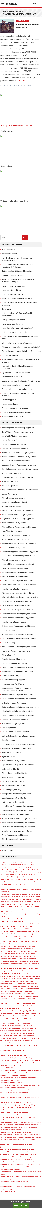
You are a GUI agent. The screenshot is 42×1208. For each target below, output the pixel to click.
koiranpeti (26, 1018)
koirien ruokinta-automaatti (13, 1048)
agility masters (15, 867)
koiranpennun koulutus (17, 971)
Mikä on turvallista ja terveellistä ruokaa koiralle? (21, 347)
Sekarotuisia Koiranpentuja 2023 (26, 1124)
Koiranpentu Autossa (8, 981)
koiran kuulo (8, 956)
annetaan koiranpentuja (28, 881)
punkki (13, 1114)
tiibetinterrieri (18, 1176)
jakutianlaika (28, 914)
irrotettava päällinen (9, 909)
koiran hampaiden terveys (27, 941)
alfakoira (18, 879)
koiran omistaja (18, 963)
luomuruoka (11, 1072)
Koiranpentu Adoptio (19, 976)
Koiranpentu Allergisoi (22, 978)
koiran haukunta (16, 944)
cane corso (3, 896)
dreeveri (21, 899)
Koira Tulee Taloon (17, 1045)
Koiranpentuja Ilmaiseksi (11, 988)
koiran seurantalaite (15, 1025)
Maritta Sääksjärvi (9, 457)
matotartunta (21, 1077)
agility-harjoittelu (8, 862)
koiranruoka (6, 1025)
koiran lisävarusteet (27, 958)
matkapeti (8, 1077)
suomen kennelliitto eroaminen (14, 1144)
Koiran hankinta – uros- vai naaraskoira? (17, 328)
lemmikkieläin (10, 1070)
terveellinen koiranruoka (22, 1171)
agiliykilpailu (33, 874)
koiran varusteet (26, 1035)
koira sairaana (13, 1043)
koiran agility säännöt (30, 931)
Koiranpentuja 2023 (24, 983)
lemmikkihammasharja (21, 1070)
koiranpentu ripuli (9, 1008)
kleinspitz (16, 926)
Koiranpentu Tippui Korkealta (27, 1011)
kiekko (33, 924)
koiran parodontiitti (18, 966)
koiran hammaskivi (13, 936)
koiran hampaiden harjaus (26, 939)
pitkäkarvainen (21, 1102)
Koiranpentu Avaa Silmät (20, 981)
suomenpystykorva (30, 1157)
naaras (18, 1090)
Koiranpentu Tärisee (12, 1016)
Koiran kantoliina (8, 250)
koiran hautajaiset (25, 944)
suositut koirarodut (21, 1166)
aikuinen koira (10, 877)
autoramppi (32, 886)
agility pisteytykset (29, 869)
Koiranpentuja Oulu (12, 996)
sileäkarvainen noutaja (23, 1134)
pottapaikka (17, 1112)
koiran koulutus (19, 953)
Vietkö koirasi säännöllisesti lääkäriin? (17, 298)
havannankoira (7, 904)
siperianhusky (7, 1137)
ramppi (6, 1119)
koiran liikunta (18, 958)
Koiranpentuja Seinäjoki (21, 1001)
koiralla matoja (18, 929)
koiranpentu (9, 976)
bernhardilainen (23, 889)
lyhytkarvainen (20, 1072)
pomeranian (7, 1110)
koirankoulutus (28, 953)
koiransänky (7, 1028)
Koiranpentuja (8, 3)
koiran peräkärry (21, 1016)
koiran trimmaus (18, 1033)
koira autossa (27, 926)
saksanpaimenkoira (30, 1122)
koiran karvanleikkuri (18, 948)
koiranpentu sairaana (20, 1008)
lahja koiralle (31, 1062)
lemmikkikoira (31, 1070)
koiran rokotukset (18, 1023)
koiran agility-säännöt (19, 931)
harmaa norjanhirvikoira (30, 901)
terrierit (14, 1171)
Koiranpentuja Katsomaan (24, 988)
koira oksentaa (14, 1040)
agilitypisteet (21, 869)
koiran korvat (27, 948)
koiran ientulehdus (26, 946)
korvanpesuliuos (18, 1053)
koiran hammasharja (28, 934)
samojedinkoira (8, 1124)
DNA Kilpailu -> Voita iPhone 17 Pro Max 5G (17, 126)
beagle (6, 889)
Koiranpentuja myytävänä (11, 290)
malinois (28, 1075)
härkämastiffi (29, 906)
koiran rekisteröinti (9, 1023)
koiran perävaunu (29, 1016)
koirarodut (6, 1043)
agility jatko (30, 864)
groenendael (20, 901)
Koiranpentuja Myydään (21, 991)
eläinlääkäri (26, 899)
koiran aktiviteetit (10, 934)
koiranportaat (7, 1020)
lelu (16, 1065)
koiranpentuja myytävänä (13, 993)
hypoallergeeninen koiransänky (11, 906)
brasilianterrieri (31, 894)
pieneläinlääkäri (32, 1097)
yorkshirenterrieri (11, 1191)
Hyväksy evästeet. (21, 1205)
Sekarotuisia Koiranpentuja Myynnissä (21, 1127)
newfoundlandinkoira (31, 1090)
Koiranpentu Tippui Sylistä (15, 1013)
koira (21, 926)
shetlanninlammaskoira (14, 1132)
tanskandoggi (9, 1171)
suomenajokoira (9, 1139)
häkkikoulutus (22, 906)
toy (23, 1176)
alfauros (23, 879)
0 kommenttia (30, 85)
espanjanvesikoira (8, 901)
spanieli (24, 1137)
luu (15, 1073)
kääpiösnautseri (19, 1060)
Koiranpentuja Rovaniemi (26, 998)
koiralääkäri (25, 929)
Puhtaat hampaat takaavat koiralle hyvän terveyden (21, 351)
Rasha (4, 630)
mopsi (13, 1085)
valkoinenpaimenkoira (17, 1184)
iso (29, 909)
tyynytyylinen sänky (12, 1179)
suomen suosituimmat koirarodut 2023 (26, 1164)
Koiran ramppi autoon (10, 400)
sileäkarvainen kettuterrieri (10, 1134)
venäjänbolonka (27, 1184)
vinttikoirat (16, 1186)
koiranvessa (11, 1038)
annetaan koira (17, 882)
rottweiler (21, 1122)
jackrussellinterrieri (20, 914)
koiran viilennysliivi (20, 1038)
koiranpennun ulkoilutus (21, 973)
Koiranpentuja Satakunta (9, 1001)
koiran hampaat (14, 939)
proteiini (22, 1112)
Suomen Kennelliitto (10, 355)
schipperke (15, 1124)
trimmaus (32, 1176)
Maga (4, 498)
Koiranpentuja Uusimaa (10, 1006)
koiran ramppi (14, 1020)
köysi (33, 1060)
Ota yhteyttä (12, 440)
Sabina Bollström (8, 819)
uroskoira (32, 1179)
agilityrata (27, 872)
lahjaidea (16, 1062)
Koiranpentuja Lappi (9, 991)
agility (2, 862)
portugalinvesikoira (9, 1112)
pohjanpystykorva (18, 1105)
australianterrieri (24, 886)
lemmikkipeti (38, 1070)
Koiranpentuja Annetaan (9, 986)
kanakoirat (11, 919)
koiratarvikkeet (9, 1045)
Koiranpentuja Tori (23, 1003)
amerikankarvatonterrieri (31, 879)
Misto (4, 663)
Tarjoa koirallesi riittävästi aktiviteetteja (17, 271)
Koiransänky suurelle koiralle (13, 324)
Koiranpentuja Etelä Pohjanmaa (24, 986)
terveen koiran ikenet (34, 1171)
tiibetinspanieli (11, 1176)
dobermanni (15, 899)
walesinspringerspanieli (25, 1186)
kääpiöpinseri (11, 1060)
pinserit (5, 1102)
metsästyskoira (28, 1077)
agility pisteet (14, 869)
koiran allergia (19, 934)
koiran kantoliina (8, 948)
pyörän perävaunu (23, 1117)
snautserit (19, 1137)
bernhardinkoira (31, 889)
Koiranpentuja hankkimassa (12, 294)
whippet (18, 1189)
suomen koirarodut (9, 1157)
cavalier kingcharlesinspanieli (14, 896)
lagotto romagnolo (9, 1062)
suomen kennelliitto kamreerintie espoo (20, 1147)
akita (4, 879)
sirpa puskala (7, 794)
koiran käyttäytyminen (9, 958)
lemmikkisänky (4, 1072)
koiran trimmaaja (9, 1033)
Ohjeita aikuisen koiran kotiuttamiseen (17, 343)
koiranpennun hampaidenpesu (13, 968)
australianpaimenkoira (14, 886)
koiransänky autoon (16, 1028)
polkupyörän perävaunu (16, 1107)
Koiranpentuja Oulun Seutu (24, 996)
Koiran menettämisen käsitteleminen (16, 412)
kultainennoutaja (14, 1055)
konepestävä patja (12, 1050)
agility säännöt (7, 874)
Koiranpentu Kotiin (21, 1006)
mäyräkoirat (13, 1090)
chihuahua (25, 896)
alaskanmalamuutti (11, 879)
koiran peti (20, 1018)
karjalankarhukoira (26, 919)
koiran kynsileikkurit (28, 956)
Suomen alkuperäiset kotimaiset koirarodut (19, 389)
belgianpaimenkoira (13, 889)
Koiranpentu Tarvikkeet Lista (12, 1011)
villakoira (5, 1186)
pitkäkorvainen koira (8, 1105)
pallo (4, 1095)
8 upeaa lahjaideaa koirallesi (13, 275)
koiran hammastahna (23, 936)
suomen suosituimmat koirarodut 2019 (23, 1159)
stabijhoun (29, 1137)
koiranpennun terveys (9, 973)
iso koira (32, 909)
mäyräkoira (6, 1090)
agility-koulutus (17, 862)
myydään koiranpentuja (29, 1085)
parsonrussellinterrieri (14, 1097)
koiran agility (10, 931)
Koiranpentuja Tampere (13, 1003)
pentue (26, 1097)
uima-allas (23, 1179)
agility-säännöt (25, 862)
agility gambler (23, 864)
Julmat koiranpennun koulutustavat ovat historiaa (21, 381)
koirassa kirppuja (22, 1043)
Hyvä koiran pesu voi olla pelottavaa (16, 373)
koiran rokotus (26, 1023)
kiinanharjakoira (7, 926)
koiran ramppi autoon (30, 1020)
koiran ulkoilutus (18, 1035)
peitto (22, 1097)
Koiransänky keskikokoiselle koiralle (16, 385)
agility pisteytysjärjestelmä (12, 872)
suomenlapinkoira (19, 1157)
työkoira (19, 1179)
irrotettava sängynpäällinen (21, 909)
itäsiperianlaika (11, 914)
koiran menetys (30, 961)
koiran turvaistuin (26, 1033)
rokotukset (16, 1122)
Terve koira (6, 309)
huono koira (19, 904)
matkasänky (14, 1077)
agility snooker (34, 872)
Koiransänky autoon (9, 254)
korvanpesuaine (9, 1053)
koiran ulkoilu (10, 1035)
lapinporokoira (10, 1065)
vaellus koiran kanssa (12, 1181)
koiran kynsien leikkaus (17, 956)
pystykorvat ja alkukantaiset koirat (23, 1114)
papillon (6, 1097)
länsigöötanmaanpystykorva (15, 1075)
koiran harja (9, 944)
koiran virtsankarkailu (30, 1038)
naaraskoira (23, 1090)
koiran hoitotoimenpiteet (16, 946)
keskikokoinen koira (27, 924)
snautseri (14, 1137)
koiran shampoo (24, 1025)
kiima (36, 924)
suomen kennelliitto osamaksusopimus (20, 1152)
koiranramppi (21, 1020)
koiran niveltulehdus (9, 963)
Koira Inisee (11, 929)
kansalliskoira (17, 919)
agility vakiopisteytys (24, 874)
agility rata (22, 872)
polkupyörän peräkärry (28, 1105)
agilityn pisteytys (23, 867)
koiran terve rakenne (26, 1030)
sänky (27, 1167)
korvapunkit (25, 1053)
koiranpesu (15, 1018)
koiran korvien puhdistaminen (15, 951)
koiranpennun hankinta (27, 968)
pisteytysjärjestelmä (12, 1102)
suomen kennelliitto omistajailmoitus (14, 1149)
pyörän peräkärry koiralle (11, 1117)
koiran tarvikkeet (8, 1030)
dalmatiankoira (7, 899)
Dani (3, 790)
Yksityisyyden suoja (19, 436)
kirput (12, 926)
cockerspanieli (32, 896)
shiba (22, 1132)
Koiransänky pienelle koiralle (13, 377)
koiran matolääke (11, 961)
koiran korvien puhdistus (29, 951)
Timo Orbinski (7, 432)
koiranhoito (6, 946)
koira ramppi (21, 1040)
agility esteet (8, 864)
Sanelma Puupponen (10, 552)
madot (24, 1075)
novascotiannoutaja (20, 1092)
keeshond (10, 924)
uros (27, 1179)
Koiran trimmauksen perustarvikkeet (16, 332)
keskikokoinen (17, 924)
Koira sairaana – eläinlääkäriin (13, 286)
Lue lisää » (22, 81)
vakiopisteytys (22, 1181)
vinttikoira (11, 1186)
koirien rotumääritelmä (27, 1045)
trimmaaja (27, 1176)
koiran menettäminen (21, 961)
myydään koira (19, 1085)
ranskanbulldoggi (9, 1122)
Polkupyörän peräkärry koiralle (14, 320)
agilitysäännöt (15, 874)
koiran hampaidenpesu (15, 941)
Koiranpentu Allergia (11, 978)
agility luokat (7, 867)
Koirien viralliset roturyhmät (12, 416)
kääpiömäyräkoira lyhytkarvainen (17, 1058)
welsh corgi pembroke (10, 1189)
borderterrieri (16, 894)
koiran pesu (9, 1018)
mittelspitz (10, 1082)
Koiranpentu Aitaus (29, 976)
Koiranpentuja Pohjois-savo (13, 998)
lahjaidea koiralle (23, 1062)
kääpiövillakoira (28, 1060)
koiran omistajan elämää (29, 963)
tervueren (4, 1176)
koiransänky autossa (27, 1028)
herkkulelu (13, 904)
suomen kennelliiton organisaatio (22, 1139)
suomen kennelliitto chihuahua (14, 1142)
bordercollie (10, 894)
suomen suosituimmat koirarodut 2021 (26, 1161)
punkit (9, 1114)
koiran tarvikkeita (17, 1030)
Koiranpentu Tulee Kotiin (28, 1013)
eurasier (15, 901)
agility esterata (15, 864)
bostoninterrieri (23, 894)
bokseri (5, 894)
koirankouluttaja (9, 953)
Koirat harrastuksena (10, 404)
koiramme (31, 929)
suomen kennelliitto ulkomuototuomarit (19, 1154)
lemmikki (9, 1068)
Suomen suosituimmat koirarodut (15, 408)
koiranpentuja (5, 85)
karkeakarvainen (36, 919)
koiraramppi (27, 1040)
